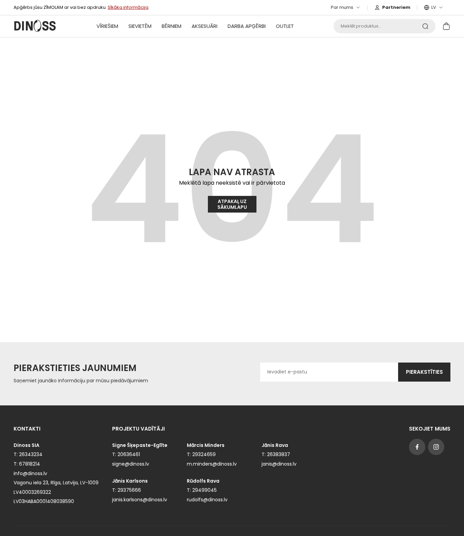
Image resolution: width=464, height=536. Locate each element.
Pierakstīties (424, 371)
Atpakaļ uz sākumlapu (232, 204)
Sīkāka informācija (128, 7)
